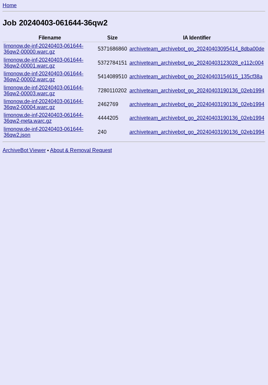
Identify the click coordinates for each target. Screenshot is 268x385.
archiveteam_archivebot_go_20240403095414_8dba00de (196, 49)
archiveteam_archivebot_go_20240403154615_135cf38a (195, 76)
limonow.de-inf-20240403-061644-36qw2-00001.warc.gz (43, 63)
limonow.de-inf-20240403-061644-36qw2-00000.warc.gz (43, 48)
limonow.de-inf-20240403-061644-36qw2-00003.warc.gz (43, 90)
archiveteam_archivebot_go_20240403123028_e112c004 (196, 63)
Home (10, 5)
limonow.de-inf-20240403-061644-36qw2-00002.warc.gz (43, 76)
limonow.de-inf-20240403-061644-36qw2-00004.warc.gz (43, 104)
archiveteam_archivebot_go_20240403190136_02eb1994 (196, 90)
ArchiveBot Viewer (24, 150)
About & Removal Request (81, 150)
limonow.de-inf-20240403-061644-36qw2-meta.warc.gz (43, 118)
